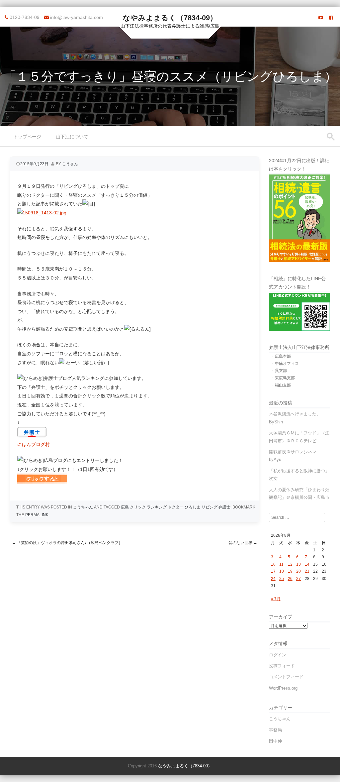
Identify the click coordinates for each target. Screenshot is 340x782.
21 (307, 571)
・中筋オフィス (285, 363)
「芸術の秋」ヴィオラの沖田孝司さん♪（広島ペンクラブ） (67, 542)
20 (298, 571)
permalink (36, 514)
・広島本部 (281, 356)
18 (281, 571)
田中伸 (275, 740)
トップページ (27, 136)
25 (281, 578)
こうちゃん (83, 507)
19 (290, 571)
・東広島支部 (283, 378)
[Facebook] (331, 17)
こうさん (70, 164)
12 (290, 564)
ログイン (277, 654)
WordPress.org (283, 688)
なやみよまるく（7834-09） (170, 18)
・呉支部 (279, 370)
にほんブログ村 (33, 444)
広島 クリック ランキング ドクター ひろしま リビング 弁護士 (175, 507)
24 (273, 578)
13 (298, 564)
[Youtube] (320, 17)
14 (307, 564)
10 (273, 564)
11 (281, 564)
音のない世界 (242, 542)
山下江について (72, 136)
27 (298, 578)
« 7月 (276, 599)
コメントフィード (286, 676)
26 (290, 578)
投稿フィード (282, 665)
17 (273, 571)
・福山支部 (281, 385)
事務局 (275, 729)
